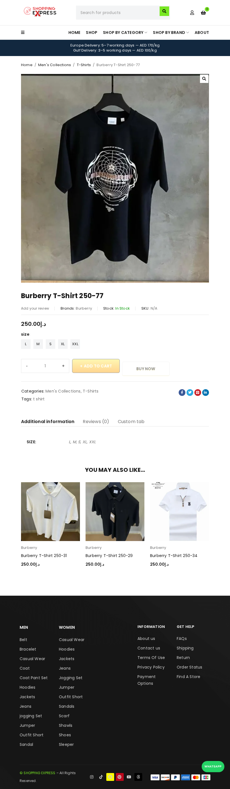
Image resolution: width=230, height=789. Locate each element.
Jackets (27, 697)
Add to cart (98, 366)
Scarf (64, 716)
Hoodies (27, 687)
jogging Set (31, 716)
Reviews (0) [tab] (96, 421)
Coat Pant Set (34, 678)
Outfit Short (31, 735)
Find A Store (188, 676)
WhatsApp (213, 766)
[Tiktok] (101, 777)
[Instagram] (92, 777)
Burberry (84, 308)
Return (183, 657)
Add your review (35, 308)
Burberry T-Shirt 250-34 (174, 555)
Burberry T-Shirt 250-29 (109, 555)
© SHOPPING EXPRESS (38, 773)
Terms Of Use (151, 657)
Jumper (27, 725)
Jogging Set (70, 678)
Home (27, 65)
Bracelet (28, 649)
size (25, 334)
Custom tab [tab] (131, 421)
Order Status (189, 667)
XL (63, 344)
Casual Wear (32, 659)
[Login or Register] (192, 12)
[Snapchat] (110, 777)
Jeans (25, 706)
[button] (204, 79)
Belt (23, 639)
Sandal (26, 744)
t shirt (39, 399)
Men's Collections (54, 65)
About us (146, 638)
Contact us (148, 648)
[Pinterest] (120, 777)
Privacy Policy (151, 667)
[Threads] (138, 777)
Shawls (65, 725)
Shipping (185, 648)
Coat (25, 668)
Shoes (65, 735)
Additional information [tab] (47, 421)
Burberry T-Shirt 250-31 (44, 555)
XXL (75, 344)
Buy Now (145, 369)
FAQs (182, 638)
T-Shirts (84, 65)
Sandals (66, 706)
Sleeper (66, 744)
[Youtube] (129, 777)
